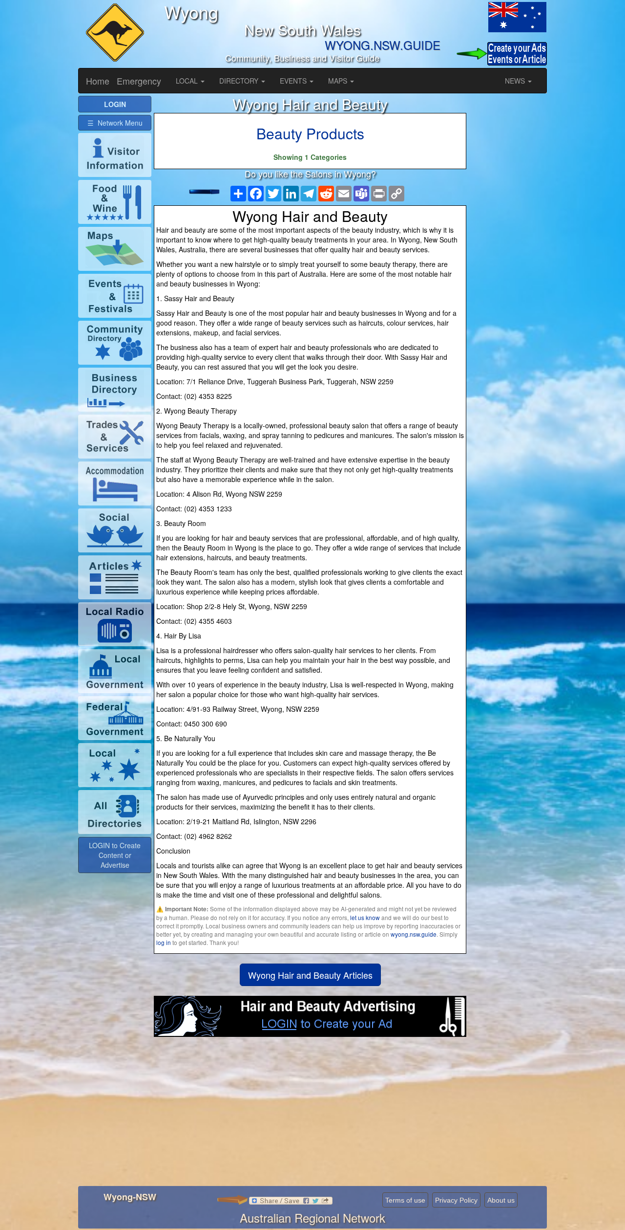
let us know (365, 917)
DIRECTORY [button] (239, 81)
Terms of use (405, 1200)
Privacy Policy (456, 1200)
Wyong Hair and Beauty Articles (310, 974)
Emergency (139, 80)
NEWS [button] (516, 81)
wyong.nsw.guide (414, 934)
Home (97, 80)
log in (163, 942)
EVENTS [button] (294, 81)
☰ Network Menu (115, 123)
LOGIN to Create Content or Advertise (115, 855)
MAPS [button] (338, 81)
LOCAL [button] (188, 81)
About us (501, 1200)
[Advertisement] (310, 1115)
